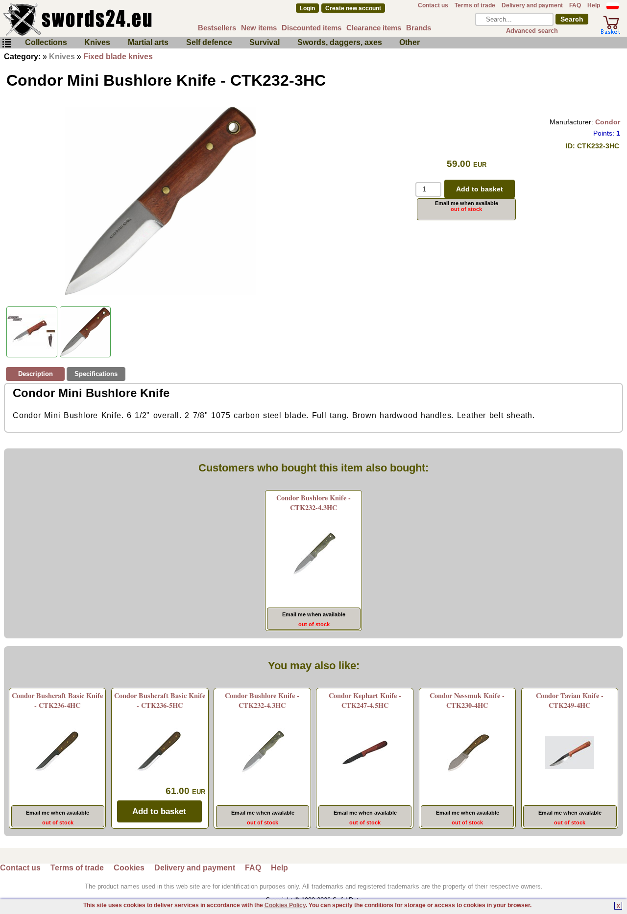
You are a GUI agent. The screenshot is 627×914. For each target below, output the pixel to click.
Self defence (209, 42)
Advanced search (532, 30)
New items (259, 27)
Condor (607, 122)
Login (307, 8)
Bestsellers (217, 27)
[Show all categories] (6, 43)
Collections (46, 42)
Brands (418, 27)
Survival (264, 42)
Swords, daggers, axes (339, 42)
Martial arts (148, 42)
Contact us (433, 5)
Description (35, 373)
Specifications (96, 373)
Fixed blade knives (118, 56)
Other (409, 42)
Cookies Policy (285, 905)
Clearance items (373, 27)
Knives (97, 42)
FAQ (575, 5)
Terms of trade (475, 5)
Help (593, 5)
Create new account (353, 8)
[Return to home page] (109, 19)
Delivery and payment (532, 5)
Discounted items (311, 27)
